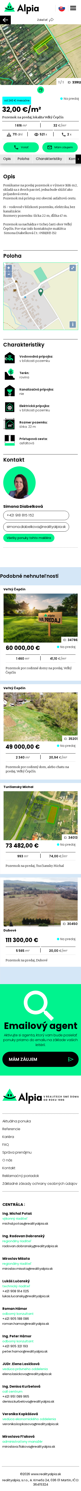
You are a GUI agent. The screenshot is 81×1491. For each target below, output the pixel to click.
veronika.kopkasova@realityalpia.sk (30, 1424)
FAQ (5, 1145)
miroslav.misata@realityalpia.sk (27, 1268)
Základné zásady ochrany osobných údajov (39, 1184)
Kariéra (8, 1137)
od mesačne (16, 100)
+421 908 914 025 (15, 1291)
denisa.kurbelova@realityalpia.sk (28, 1401)
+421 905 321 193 (15, 1346)
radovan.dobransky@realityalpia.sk (30, 1246)
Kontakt (8, 1168)
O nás (7, 1160)
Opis (7, 158)
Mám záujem (23, 1059)
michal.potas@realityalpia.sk (25, 1223)
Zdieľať (42, 20)
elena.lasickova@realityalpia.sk (27, 1374)
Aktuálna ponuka (16, 1121)
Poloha (23, 158)
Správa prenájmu (17, 1152)
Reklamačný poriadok (20, 1176)
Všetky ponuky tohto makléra (29, 538)
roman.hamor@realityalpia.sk (25, 1323)
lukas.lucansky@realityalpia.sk (25, 1296)
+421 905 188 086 (15, 1318)
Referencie (11, 1129)
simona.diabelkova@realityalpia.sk (36, 526)
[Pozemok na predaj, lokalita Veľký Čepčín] (34, 7)
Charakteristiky (49, 158)
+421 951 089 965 (15, 1396)
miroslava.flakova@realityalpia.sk (28, 1446)
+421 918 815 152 (20, 515)
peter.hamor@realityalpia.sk (25, 1351)
